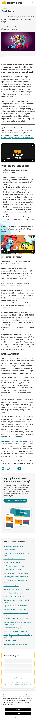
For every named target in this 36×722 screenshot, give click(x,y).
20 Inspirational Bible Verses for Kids (15, 619)
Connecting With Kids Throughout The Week (16, 554)
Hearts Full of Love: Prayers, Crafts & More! (15, 614)
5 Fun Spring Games (10, 641)
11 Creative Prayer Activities (12, 570)
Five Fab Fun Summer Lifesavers (14, 559)
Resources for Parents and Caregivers (16, 589)
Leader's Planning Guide (11, 562)
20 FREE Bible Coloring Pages (13, 546)
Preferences (18, 717)
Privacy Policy (27, 684)
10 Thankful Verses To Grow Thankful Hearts (16, 601)
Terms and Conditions (13, 684)
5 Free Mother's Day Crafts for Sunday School (16, 581)
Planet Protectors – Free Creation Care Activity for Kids (17, 623)
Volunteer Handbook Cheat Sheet (15, 609)
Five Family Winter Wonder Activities (15, 577)
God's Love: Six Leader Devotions (14, 566)
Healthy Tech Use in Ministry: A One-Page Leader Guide (17, 636)
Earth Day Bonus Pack (11, 586)
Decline (18, 713)
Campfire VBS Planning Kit (12, 628)
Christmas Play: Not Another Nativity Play (17, 631)
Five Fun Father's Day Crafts (13, 593)
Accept (18, 709)
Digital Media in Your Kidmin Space (15, 606)
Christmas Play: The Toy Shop (13, 597)
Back (5, 8)
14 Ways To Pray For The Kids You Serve (16, 573)
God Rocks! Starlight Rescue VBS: (15, 441)
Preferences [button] (9, 704)
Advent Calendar (9, 550)
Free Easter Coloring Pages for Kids (15, 644)
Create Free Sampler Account (15, 501)
